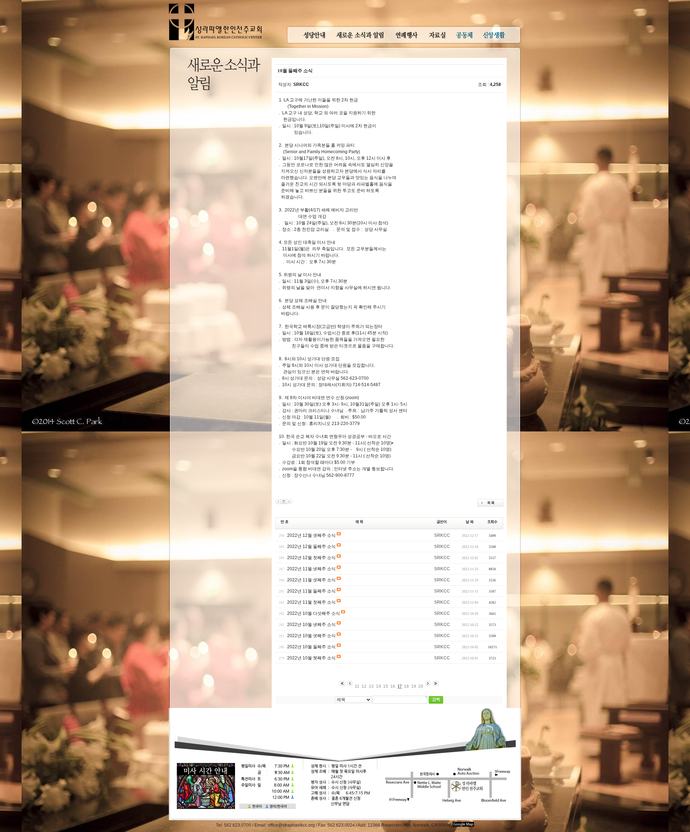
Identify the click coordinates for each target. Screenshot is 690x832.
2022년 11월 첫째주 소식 (311, 602)
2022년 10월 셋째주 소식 (311, 635)
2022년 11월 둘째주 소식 (311, 591)
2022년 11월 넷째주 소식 (311, 568)
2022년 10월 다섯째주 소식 (313, 613)
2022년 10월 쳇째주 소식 (311, 657)
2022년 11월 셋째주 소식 (311, 579)
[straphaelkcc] (215, 3)
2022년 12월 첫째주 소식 (311, 557)
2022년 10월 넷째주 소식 (311, 624)
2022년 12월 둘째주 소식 (311, 546)
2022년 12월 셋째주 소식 (311, 535)
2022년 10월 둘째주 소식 (311, 646)
